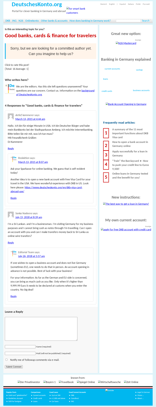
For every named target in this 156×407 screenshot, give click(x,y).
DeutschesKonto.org (37, 5)
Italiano (131, 4)
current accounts (112, 69)
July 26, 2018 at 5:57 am (31, 256)
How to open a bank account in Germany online (130, 144)
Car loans (55, 401)
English (112, 4)
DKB (7, 21)
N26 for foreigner (15, 401)
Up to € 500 (56, 395)
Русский (146, 4)
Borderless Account (16, 398)
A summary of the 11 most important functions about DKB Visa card (130, 133)
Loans (35, 401)
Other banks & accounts (54, 21)
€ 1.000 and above (58, 398)
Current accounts (39, 395)
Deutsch (103, 4)
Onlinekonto (32, 21)
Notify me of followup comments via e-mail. (34, 360)
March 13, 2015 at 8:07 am (33, 162)
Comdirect (75, 398)
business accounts (141, 91)
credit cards (107, 91)
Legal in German (143, 392)
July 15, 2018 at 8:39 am (28, 217)
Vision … (140, 395)
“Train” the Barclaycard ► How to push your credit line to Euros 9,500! (130, 165)
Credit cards (37, 398)
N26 (21, 21)
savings (139, 70)
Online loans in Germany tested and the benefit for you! (130, 176)
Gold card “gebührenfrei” (18, 395)
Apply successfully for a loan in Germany (129, 153)
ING (14, 21)
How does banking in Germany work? (90, 21)
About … (140, 398)
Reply (11, 148)
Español (123, 4)
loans (105, 79)
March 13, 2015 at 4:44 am (30, 119)
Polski (138, 4)
